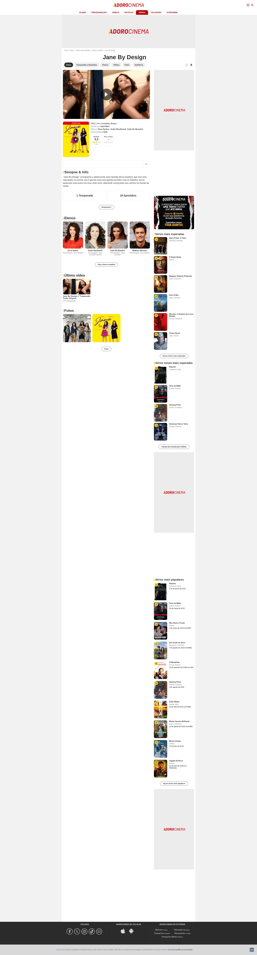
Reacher (172, 367)
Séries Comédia (97, 50)
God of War (174, 295)
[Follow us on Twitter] (77, 931)
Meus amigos (108, 136)
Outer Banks (174, 702)
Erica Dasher (103, 129)
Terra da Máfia (175, 386)
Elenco (69, 218)
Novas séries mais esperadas (174, 356)
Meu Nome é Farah (177, 623)
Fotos (69, 311)
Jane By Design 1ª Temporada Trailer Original (76, 297)
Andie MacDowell (118, 129)
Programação (99, 12)
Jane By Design (124, 57)
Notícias (128, 12)
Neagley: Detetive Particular (180, 276)
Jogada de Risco (176, 761)
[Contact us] (99, 931)
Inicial (66, 50)
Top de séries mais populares (174, 784)
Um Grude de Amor (177, 643)
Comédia (106, 123)
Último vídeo (74, 275)
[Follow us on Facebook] (70, 931)
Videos (115, 12)
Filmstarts (178, 930)
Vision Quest (174, 333)
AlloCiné (158, 930)
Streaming (172, 12)
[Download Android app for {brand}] (133, 931)
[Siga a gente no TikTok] (92, 931)
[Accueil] (128, 5)
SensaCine (159, 933)
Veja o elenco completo (106, 264)
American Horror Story (178, 424)
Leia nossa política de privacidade (180, 950)
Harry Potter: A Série (177, 238)
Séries (142, 12)
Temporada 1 (106, 207)
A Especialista (175, 257)
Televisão (156, 12)
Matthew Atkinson (139, 250)
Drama (113, 123)
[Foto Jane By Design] (77, 328)
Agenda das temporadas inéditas (174, 447)
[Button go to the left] (186, 65)
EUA (105, 132)
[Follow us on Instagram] (84, 931)
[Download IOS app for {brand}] (124, 931)
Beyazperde (179, 933)
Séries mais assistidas (83, 50)
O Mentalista (174, 662)
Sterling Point (175, 405)
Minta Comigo (175, 741)
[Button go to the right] (191, 65)
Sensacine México (170, 937)
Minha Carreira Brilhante (179, 721)
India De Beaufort (135, 129)
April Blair (105, 126)
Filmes (82, 12)
